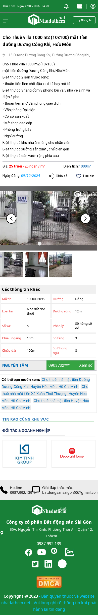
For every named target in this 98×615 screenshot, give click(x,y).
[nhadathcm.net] (46, 22)
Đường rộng (62, 311)
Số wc (6, 325)
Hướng (58, 299)
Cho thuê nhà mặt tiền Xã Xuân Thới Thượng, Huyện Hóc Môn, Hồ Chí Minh (45, 393)
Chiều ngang (11, 338)
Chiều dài (9, 350)
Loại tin (7, 311)
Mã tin (7, 299)
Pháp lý (58, 325)
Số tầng (58, 338)
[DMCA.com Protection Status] (49, 583)
